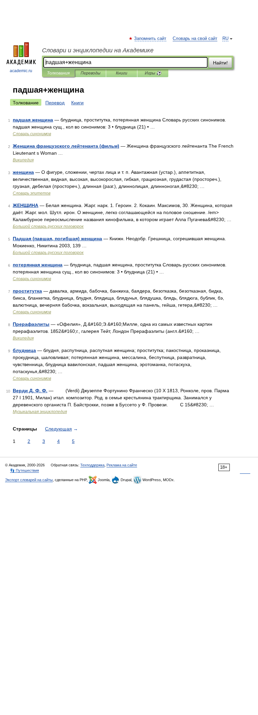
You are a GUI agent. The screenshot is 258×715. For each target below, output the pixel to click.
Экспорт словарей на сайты (29, 480)
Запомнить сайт (150, 38)
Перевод (54, 102)
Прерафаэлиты (31, 324)
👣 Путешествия (24, 470)
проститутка (27, 291)
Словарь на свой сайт (195, 38)
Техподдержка (92, 465)
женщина (23, 172)
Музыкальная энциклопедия (40, 411)
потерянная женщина (37, 264)
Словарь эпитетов (31, 193)
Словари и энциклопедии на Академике (98, 50)
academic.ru (21, 70)
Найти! (220, 62)
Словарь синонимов (32, 134)
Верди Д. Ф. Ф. (30, 390)
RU (225, 38)
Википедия (23, 160)
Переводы (90, 73)
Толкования (58, 73)
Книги (121, 73)
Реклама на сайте (121, 465)
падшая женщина (33, 119)
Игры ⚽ (153, 73)
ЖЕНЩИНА (25, 205)
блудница (24, 350)
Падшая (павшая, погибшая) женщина (57, 238)
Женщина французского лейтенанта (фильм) (66, 146)
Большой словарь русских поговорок (48, 226)
